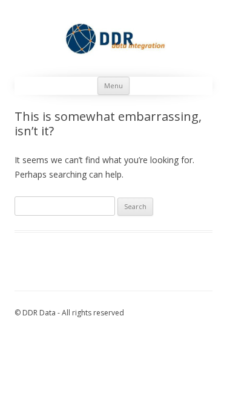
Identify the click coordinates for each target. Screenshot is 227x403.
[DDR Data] (113, 38)
